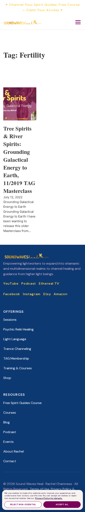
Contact (9, 461)
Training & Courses (17, 368)
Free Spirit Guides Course (22, 403)
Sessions (10, 319)
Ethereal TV (49, 283)
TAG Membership (16, 358)
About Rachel (13, 451)
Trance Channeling (17, 349)
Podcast (28, 283)
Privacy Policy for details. (49, 498)
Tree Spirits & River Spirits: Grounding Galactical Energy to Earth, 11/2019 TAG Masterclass (19, 159)
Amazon (60, 294)
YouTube (10, 283)
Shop (7, 378)
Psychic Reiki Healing (18, 329)
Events (8, 442)
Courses (9, 412)
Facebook (11, 294)
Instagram (31, 294)
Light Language (14, 339)
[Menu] (78, 22)
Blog (6, 422)
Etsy (47, 294)
